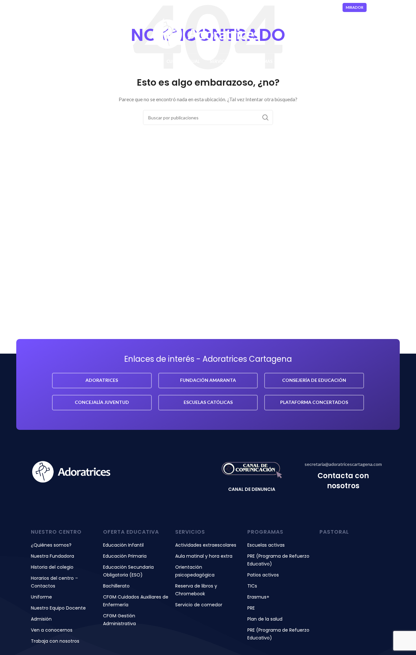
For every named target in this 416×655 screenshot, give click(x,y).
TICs (252, 586)
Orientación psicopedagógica (194, 571)
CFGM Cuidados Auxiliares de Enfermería (135, 601)
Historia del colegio (52, 567)
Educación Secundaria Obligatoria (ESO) (128, 571)
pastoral (334, 532)
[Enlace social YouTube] (397, 7)
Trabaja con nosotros (55, 641)
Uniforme (41, 597)
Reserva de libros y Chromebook (196, 590)
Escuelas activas (266, 545)
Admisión (41, 619)
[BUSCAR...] (265, 117)
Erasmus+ (258, 597)
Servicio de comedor (198, 604)
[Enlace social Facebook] (381, 7)
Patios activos (263, 575)
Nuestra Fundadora (52, 556)
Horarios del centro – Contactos (54, 582)
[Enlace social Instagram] (389, 7)
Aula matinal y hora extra (203, 556)
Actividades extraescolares (205, 545)
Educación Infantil (123, 545)
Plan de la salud (264, 619)
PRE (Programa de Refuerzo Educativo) (278, 560)
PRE (251, 608)
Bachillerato (116, 586)
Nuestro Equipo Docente (58, 608)
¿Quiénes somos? (51, 545)
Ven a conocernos (51, 630)
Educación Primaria (125, 556)
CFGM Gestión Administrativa (119, 620)
